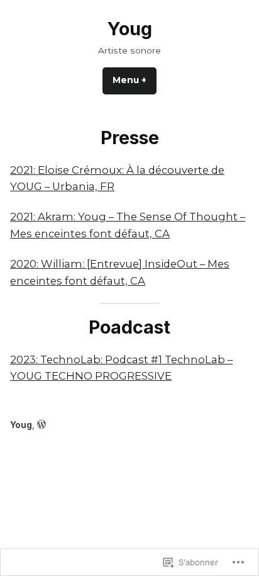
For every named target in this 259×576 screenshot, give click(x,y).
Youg (129, 29)
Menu (135, 80)
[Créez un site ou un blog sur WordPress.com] (41, 425)
